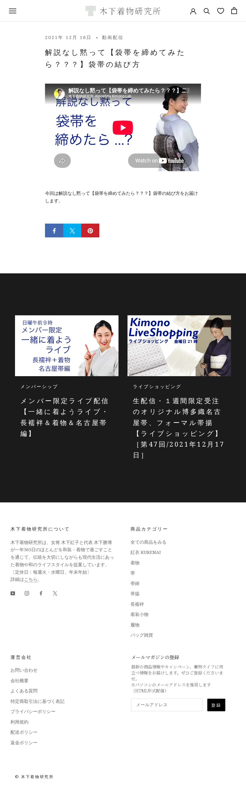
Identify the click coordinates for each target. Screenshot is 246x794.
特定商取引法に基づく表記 (37, 701)
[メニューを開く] (12, 10)
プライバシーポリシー (33, 711)
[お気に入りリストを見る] (221, 10)
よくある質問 (24, 691)
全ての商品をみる (148, 542)
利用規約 (19, 722)
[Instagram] (27, 592)
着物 (135, 563)
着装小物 (139, 614)
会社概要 (19, 680)
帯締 (135, 583)
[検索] (207, 10)
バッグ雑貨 (141, 635)
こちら (31, 579)
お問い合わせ (24, 670)
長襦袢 (137, 604)
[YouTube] (12, 592)
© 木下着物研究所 (34, 776)
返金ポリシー (24, 742)
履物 (135, 625)
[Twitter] (55, 592)
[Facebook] (41, 592)
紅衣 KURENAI (145, 552)
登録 (216, 705)
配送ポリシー (24, 732)
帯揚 (135, 593)
